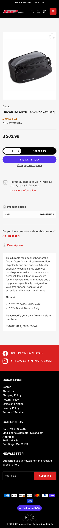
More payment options (29, 165)
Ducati (6, 106)
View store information (23, 190)
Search (7, 386)
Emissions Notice (13, 403)
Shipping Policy (12, 395)
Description (15, 245)
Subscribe (45, 475)
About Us (8, 391)
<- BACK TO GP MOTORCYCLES (29, 2)
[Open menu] (53, 11)
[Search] (32, 11)
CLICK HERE (16, 352)
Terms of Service (13, 412)
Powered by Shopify (43, 524)
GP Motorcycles (23, 524)
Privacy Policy (11, 408)
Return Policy (11, 399)
